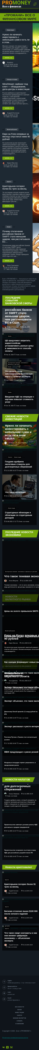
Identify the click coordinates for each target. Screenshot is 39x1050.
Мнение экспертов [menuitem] (19, 1018)
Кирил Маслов (12, 163)
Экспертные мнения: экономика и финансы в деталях (18, 363)
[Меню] (35, 4)
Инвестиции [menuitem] (19, 1012)
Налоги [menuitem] (19, 1015)
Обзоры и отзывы (12, 79)
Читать (7, 57)
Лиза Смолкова (12, 265)
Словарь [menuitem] (19, 1021)
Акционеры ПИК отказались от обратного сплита (16, 673)
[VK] (3, 1047)
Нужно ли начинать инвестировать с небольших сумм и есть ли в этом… (16, 38)
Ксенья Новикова (14, 794)
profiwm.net (11, 994)
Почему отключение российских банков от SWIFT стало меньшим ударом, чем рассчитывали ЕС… (16, 236)
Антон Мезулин (13, 580)
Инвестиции (10, 30)
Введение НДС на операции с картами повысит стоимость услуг (19, 399)
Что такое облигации (15, 492)
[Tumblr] (7, 1047)
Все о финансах (11, 6)
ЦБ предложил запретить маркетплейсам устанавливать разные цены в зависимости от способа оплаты (19, 345)
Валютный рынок (12, 129)
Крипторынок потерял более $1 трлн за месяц (14, 187)
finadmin (10, 62)
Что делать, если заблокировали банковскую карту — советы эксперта (19, 374)
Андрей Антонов (13, 113)
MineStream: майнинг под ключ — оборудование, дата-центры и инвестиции (16, 86)
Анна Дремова (13, 680)
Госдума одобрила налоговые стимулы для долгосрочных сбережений (18, 464)
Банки (8, 227)
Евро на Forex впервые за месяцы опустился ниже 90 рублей (16, 136)
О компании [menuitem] (19, 1023)
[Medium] (11, 1047)
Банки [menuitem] (19, 1009)
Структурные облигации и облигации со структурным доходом (18, 515)
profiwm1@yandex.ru (14, 1000)
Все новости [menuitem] (19, 1007)
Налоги (10, 457)
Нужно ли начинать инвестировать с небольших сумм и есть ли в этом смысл (18, 432)
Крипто (9, 181)
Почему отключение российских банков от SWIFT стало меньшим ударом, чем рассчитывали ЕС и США (19, 314)
